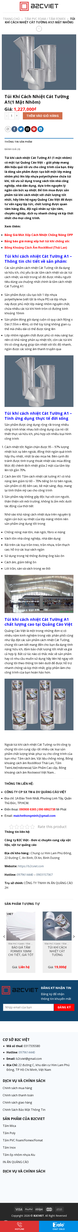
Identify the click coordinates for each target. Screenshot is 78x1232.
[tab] (39, 141)
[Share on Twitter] (21, 129)
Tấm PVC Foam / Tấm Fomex (44, 19)
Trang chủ (11, 19)
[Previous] (4, 943)
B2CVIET (39, 1215)
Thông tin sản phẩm (18, 141)
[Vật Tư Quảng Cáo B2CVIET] (39, 6)
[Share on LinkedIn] (41, 129)
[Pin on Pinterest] (34, 129)
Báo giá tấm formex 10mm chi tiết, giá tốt (21, 951)
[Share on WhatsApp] (8, 129)
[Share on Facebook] (14, 129)
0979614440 (25, 875)
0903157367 (44, 875)
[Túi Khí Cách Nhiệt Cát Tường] (57, 926)
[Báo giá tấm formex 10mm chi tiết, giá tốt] (20, 926)
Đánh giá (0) (12, 149)
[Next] (73, 943)
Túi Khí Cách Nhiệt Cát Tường (57, 951)
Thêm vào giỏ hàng (42, 116)
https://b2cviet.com (31, 866)
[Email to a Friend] (27, 129)
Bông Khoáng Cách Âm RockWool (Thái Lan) (36, 247)
